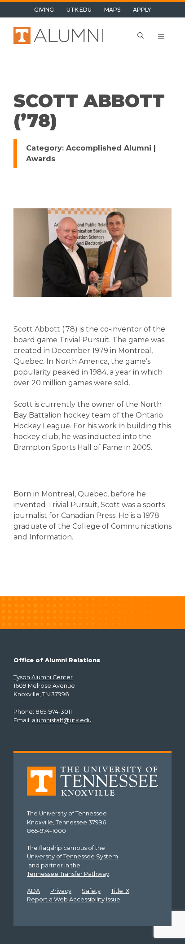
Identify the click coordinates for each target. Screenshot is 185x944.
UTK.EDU (79, 9)
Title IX (120, 891)
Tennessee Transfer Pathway (68, 874)
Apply (142, 9)
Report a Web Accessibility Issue (73, 899)
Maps (112, 9)
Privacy (60, 891)
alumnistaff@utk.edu (62, 720)
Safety (91, 891)
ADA (33, 891)
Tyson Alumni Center (43, 677)
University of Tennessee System (72, 856)
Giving (44, 9)
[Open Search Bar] (140, 36)
